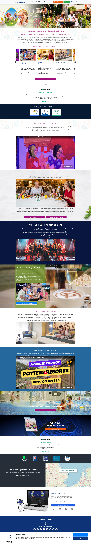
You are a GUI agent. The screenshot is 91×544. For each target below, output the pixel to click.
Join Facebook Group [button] (63, 505)
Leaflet (78, 486)
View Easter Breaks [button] (45, 79)
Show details (18, 541)
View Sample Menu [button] (34, 217)
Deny (80, 538)
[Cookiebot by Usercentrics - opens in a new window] (9, 542)
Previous (15, 61)
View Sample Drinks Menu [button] (27, 303)
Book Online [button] (66, 1)
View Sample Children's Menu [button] (56, 217)
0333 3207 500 (74, 1)
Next (75, 61)
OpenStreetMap (84, 486)
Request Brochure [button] (58, 1)
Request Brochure (55, 429)
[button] (68, 474)
